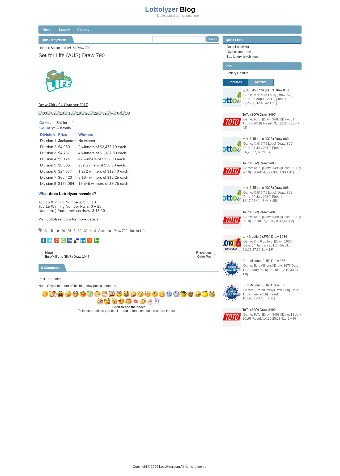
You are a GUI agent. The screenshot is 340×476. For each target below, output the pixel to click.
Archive (261, 82)
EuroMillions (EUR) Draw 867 (264, 261)
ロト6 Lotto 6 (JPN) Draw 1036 (265, 237)
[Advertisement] (135, 452)
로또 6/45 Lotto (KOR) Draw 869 (266, 139)
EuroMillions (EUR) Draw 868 (264, 285)
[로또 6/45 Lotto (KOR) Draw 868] (232, 195)
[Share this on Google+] (56, 240)
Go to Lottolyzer (238, 47)
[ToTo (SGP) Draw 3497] (232, 122)
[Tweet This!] (49, 240)
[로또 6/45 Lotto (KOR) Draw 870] (232, 97)
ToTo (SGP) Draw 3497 (259, 114)
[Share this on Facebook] (43, 240)
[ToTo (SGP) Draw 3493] (232, 317)
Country (83, 30)
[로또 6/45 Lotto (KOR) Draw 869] (232, 146)
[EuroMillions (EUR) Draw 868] (232, 292)
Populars (235, 82)
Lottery (64, 30)
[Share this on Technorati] (96, 240)
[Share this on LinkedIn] (83, 240)
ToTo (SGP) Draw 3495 (259, 163)
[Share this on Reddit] (89, 240)
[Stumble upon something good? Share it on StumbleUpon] (63, 240)
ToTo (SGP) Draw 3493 (259, 310)
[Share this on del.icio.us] (76, 240)
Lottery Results (237, 73)
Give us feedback (239, 52)
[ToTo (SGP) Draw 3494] (232, 219)
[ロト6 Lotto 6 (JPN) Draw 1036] (232, 244)
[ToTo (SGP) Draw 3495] (232, 170)
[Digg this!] (69, 240)
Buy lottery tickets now (242, 57)
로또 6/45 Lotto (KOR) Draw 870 (266, 90)
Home (47, 30)
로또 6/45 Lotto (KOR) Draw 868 (266, 188)
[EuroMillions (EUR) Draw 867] (232, 268)
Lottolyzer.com (58, 219)
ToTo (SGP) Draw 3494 (259, 212)
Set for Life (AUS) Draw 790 (72, 55)
